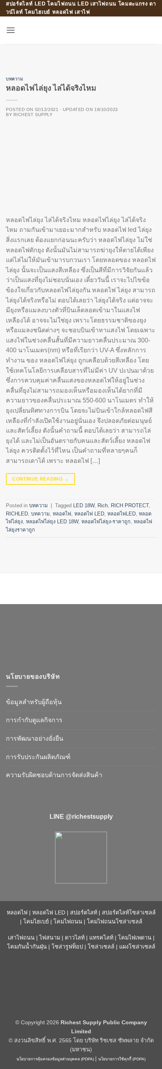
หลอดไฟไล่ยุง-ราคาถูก (106, 521)
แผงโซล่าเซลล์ (137, 946)
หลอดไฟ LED (89, 514)
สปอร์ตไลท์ (83, 912)
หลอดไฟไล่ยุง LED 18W (52, 521)
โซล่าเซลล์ (101, 946)
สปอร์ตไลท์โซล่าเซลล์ (129, 912)
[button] (10, 30)
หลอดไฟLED (121, 514)
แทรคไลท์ (101, 937)
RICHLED (17, 514)
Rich (103, 505)
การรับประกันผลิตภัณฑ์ (38, 757)
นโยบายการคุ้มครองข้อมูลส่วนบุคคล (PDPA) (55, 1059)
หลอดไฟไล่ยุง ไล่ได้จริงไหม (51, 88)
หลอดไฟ (62, 514)
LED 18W (83, 505)
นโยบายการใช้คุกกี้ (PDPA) (121, 1059)
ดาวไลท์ (75, 937)
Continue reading (40, 479)
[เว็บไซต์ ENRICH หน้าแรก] (73, 634)
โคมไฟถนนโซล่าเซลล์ (114, 921)
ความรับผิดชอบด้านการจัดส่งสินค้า (54, 775)
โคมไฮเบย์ (36, 921)
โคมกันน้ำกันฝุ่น (27, 946)
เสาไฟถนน (21, 937)
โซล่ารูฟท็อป (67, 946)
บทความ (14, 78)
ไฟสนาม (49, 937)
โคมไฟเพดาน (134, 937)
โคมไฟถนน (67, 921)
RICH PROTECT (130, 505)
